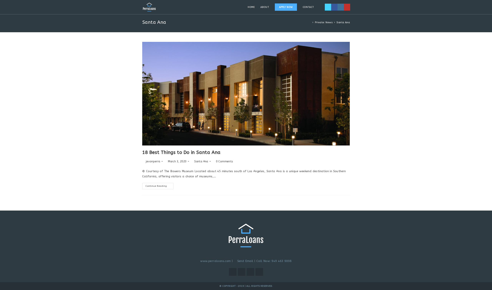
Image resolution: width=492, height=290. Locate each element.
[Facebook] (334, 7)
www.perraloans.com (215, 261)
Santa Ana (201, 161)
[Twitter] (328, 7)
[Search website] (320, 7)
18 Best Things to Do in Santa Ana (181, 152)
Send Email (244, 261)
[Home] (310, 22)
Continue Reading (159, 185)
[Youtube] (347, 7)
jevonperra (153, 161)
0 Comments (224, 161)
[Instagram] (340, 7)
